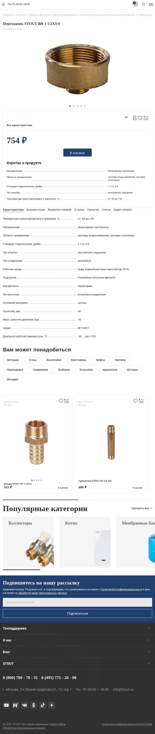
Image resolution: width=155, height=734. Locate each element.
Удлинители (110, 369)
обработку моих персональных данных (42, 592)
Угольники (86, 369)
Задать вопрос (123, 209)
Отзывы (79, 209)
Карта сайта (57, 724)
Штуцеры (12, 379)
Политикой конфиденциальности (121, 589)
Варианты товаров (59, 209)
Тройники (64, 369)
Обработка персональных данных (24, 727)
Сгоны (33, 359)
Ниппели (120, 359)
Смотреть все (141, 508)
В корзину (63, 488)
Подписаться (77, 613)
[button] (70, 106)
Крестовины (78, 359)
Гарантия (93, 209)
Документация (35, 209)
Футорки (132, 369)
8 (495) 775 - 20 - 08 (58, 677)
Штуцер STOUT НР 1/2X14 (18, 484)
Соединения (40, 369)
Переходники (15, 369)
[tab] (13, 209)
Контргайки (53, 359)
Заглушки (13, 359)
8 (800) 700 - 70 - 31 (20, 677)
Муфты (100, 359)
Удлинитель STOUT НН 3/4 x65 (95, 481)
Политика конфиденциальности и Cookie (127, 724)
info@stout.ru (123, 689)
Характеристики (13, 209)
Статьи (106, 209)
